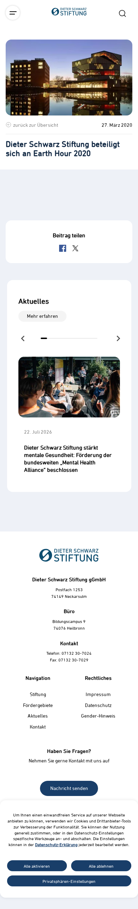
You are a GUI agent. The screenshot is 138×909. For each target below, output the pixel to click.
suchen (122, 13)
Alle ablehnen (101, 865)
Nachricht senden (69, 788)
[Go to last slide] (23, 338)
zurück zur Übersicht (35, 125)
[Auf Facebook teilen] (62, 248)
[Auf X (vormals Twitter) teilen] (75, 248)
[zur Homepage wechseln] (69, 50)
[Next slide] (118, 338)
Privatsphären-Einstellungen (69, 881)
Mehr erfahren (42, 316)
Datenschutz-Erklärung (56, 844)
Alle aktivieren (37, 865)
